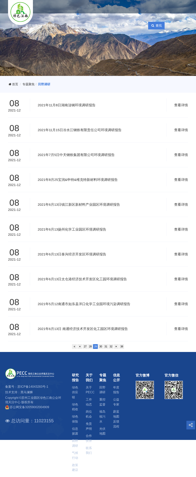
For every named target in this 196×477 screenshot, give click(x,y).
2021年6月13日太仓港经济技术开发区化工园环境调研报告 (82, 279)
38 (121, 346)
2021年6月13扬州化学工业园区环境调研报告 (72, 229)
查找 (158, 25)
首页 (15, 25)
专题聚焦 (28, 84)
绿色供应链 (75, 392)
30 (100, 346)
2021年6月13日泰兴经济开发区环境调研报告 (72, 254)
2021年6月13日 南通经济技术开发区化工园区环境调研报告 (83, 329)
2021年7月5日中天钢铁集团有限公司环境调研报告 (76, 155)
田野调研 (52, 25)
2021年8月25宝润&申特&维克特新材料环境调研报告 (78, 180)
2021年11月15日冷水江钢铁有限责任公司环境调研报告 (80, 130)
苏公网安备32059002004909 (29, 407)
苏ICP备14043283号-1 (32, 386)
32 (111, 346)
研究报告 (32, 25)
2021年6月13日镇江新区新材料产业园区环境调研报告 (79, 204)
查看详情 (181, 105)
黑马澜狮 (26, 392)
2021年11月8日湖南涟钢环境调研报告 (67, 105)
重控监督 (71, 25)
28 (90, 346)
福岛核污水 (113, 25)
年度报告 (91, 25)
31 (106, 346)
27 (85, 346)
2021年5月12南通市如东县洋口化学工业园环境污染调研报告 (84, 304)
